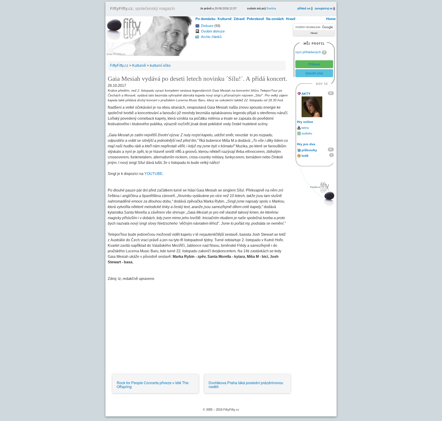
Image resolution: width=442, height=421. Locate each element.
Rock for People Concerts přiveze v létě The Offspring (153, 384)
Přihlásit (314, 64)
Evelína (271, 8)
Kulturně (225, 19)
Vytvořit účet (314, 73)
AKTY (306, 94)
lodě (305, 155)
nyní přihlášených (308, 52)
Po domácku (205, 19)
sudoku (307, 133)
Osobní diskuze (213, 31)
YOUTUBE (153, 174)
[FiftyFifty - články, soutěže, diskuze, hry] (148, 36)
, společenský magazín (142, 8)
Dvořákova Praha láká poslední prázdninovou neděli (246, 384)
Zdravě (239, 19)
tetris (305, 128)
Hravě (290, 19)
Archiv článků (211, 37)
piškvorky (309, 150)
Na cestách (275, 19)
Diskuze (207, 26)
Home (331, 19)
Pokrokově (255, 19)
